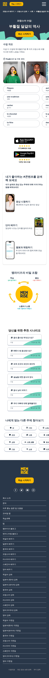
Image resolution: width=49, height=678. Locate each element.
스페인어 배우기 (9, 564)
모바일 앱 (6, 513)
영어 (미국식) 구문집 (11, 656)
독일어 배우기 (8, 539)
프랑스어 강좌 (22, 11)
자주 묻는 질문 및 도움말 (13, 508)
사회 (31, 11)
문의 (4, 503)
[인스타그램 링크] (33, 490)
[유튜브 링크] (27, 490)
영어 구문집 (7, 661)
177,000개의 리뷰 (24, 148)
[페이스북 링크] (15, 490)
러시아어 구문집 (9, 646)
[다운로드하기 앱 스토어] (24, 141)
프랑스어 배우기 (8, 11)
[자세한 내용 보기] (44, 4)
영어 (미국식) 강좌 (10, 610)
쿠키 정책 (37, 669)
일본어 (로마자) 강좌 (11, 584)
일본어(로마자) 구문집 (12, 630)
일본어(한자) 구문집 (11, 625)
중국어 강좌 (7, 590)
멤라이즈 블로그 (9, 528)
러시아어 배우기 (9, 559)
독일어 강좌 (7, 574)
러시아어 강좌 (8, 600)
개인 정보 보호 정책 (24, 669)
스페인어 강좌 (8, 605)
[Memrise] (5, 4)
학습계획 (6, 518)
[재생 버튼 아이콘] (14, 72)
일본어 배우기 (8, 544)
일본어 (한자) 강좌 (10, 579)
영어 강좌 (6, 615)
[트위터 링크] (21, 490)
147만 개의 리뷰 (24, 162)
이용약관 (12, 669)
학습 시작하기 (16, 4)
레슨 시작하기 (24, 33)
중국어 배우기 (8, 549)
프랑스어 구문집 (9, 641)
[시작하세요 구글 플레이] (24, 154)
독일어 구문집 (8, 620)
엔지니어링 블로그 (10, 534)
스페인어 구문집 (9, 651)
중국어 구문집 (8, 635)
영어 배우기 (7, 569)
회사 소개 (6, 498)
